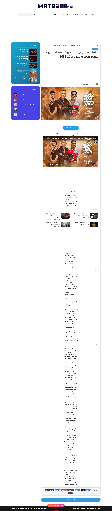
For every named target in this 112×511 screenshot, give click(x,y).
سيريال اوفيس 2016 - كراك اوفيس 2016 (29, 99)
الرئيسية (91, 14)
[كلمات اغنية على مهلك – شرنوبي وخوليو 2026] (33, 72)
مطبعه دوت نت (76, 508)
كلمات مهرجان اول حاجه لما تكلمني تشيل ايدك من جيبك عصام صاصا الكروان (52, 215)
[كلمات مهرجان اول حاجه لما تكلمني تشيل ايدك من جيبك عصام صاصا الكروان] (65, 216)
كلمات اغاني (83, 14)
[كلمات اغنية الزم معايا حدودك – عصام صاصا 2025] (94, 224)
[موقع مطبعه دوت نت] (56, 6)
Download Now (71, 128)
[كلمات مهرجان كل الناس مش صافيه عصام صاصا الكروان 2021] (94, 216)
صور (59, 14)
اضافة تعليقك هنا (71, 499)
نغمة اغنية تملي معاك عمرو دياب (30, 104)
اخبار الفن (74, 14)
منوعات (45, 14)
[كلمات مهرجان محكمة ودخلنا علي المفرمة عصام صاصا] (65, 224)
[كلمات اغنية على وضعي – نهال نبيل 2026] (33, 65)
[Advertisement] (56, 29)
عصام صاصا (84, 45)
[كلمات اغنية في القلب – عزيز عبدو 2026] (33, 79)
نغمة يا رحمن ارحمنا (33, 109)
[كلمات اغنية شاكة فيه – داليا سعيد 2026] (33, 52)
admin (94, 84)
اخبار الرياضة (66, 14)
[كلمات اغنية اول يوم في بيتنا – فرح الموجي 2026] (33, 59)
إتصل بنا (39, 14)
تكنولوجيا (52, 14)
